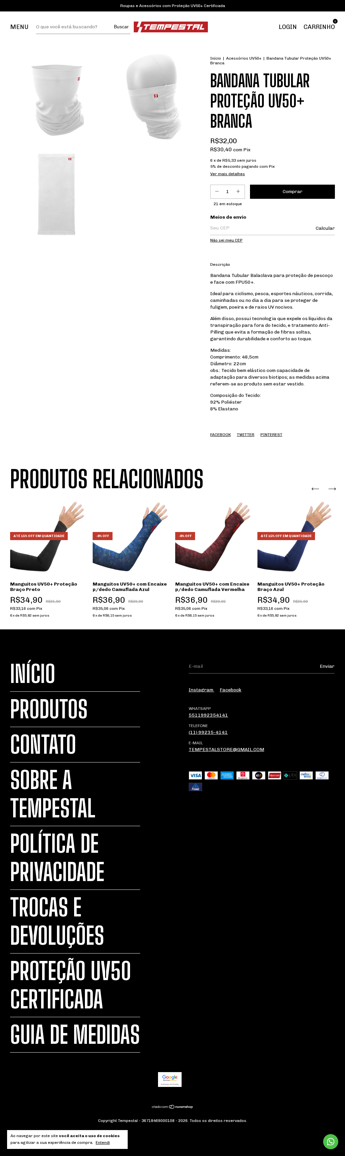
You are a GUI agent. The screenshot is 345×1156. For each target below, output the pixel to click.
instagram (201, 690)
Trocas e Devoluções (57, 921)
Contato (43, 744)
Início (215, 58)
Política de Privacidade (57, 858)
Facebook (220, 434)
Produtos (49, 709)
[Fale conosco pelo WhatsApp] (330, 1141)
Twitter (245, 434)
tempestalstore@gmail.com (226, 749)
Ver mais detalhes (227, 173)
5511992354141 (208, 715)
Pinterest (271, 434)
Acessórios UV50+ (243, 58)
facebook (230, 690)
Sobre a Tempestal (52, 794)
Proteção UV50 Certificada (70, 985)
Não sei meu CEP (226, 240)
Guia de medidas (75, 1035)
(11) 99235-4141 (208, 732)
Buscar (121, 26)
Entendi (103, 1142)
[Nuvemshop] (173, 1108)
